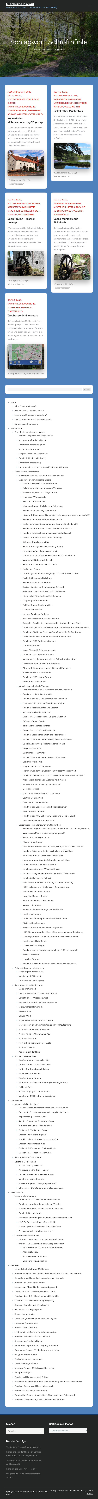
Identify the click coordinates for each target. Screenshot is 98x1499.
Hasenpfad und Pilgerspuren (36, 837)
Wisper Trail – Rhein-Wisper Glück (35, 1152)
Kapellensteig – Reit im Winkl (32, 1116)
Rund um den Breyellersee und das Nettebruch (45, 806)
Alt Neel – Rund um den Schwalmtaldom (42, 784)
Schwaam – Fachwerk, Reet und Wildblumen (44, 591)
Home (13, 402)
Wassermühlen (35, 114)
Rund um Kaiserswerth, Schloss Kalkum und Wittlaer (48, 851)
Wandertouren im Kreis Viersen (33, 686)
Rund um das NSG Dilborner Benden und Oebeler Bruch (49, 815)
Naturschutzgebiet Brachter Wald (39, 820)
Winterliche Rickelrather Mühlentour (40, 483)
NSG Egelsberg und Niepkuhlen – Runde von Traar (46, 887)
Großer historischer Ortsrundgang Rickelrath (44, 587)
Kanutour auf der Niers (29, 1052)
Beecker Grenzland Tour (34, 501)
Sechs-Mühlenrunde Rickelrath (37, 578)
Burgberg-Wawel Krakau (35, 1261)
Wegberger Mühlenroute (23, 315)
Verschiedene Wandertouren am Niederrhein (40, 824)
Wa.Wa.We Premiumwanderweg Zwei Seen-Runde (47, 739)
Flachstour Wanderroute (34, 497)
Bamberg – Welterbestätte (31, 1179)
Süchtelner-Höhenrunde (34, 752)
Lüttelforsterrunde (31, 645)
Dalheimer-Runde (31, 569)
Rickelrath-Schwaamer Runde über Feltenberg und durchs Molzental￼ (56, 515)
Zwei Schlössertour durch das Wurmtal (41, 618)
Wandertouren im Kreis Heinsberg (35, 479)
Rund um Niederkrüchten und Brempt (40, 707)
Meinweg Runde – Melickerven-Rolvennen (43, 506)
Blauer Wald (25, 1015)
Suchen (86, 389)
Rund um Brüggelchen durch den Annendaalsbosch (47, 533)
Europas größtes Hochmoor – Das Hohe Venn (40, 1226)
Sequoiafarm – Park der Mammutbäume (38, 1002)
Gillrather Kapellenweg (30, 462)
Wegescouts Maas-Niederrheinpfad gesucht (44, 833)
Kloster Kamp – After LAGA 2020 (34, 1033)
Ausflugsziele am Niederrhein (28, 985)
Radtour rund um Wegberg (31, 980)
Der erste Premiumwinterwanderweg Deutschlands (43, 1107)
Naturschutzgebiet (17, 110)
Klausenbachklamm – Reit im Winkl (35, 1125)
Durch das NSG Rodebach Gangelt (39, 641)
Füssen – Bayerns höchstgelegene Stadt (38, 1183)
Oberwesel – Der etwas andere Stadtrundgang (41, 1188)
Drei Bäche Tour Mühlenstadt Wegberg (41, 663)
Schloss (12, 114)
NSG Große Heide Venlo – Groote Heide (41, 793)
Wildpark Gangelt (27, 988)
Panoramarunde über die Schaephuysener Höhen (46, 860)
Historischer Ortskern (19, 99)
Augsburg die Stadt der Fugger (33, 1170)
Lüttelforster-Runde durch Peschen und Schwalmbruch (49, 555)
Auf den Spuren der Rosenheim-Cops (36, 1121)
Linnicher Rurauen (31, 959)
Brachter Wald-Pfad (32, 761)
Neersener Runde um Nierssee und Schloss (43, 855)
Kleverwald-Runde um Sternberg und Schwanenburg (48, 882)
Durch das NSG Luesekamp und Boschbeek (39, 1199)
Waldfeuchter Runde (32, 609)
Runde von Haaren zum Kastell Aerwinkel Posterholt (47, 528)
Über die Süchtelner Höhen (35, 802)
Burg (28, 92)
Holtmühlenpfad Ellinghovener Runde (40, 551)
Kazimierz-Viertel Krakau (35, 1256)
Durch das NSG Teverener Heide (38, 654)
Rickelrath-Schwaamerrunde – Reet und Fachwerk (47, 668)
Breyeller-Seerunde (32, 748)
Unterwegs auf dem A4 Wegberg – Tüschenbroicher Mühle (50, 573)
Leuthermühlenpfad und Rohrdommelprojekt (44, 703)
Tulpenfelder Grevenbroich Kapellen (36, 1020)
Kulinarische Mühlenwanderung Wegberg (42, 488)
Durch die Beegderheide (30, 1213)
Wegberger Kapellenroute (31, 971)
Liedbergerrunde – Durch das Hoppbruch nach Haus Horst (50, 936)
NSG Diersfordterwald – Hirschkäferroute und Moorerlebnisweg (53, 932)
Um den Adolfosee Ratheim (36, 614)
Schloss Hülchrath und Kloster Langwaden (43, 927)
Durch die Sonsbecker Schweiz (37, 878)
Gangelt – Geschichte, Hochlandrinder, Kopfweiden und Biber (52, 623)
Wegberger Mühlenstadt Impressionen (37, 1096)
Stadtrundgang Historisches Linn (34, 1060)
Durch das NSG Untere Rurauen (38, 677)
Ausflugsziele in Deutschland (28, 1157)
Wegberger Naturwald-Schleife (38, 560)
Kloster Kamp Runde (32, 842)
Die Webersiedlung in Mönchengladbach (38, 993)
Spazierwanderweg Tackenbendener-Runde (44, 743)
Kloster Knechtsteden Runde (36, 891)
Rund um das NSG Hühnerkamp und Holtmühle (45, 698)
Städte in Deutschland (25, 1161)
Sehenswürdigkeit (30, 211)
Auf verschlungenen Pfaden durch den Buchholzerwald (49, 873)
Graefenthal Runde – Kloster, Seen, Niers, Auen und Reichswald (53, 846)
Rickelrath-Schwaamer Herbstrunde (40, 564)
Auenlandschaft (16, 92)
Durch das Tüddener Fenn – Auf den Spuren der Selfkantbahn (52, 632)
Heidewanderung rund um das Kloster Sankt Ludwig (44, 467)
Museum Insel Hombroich (30, 1006)
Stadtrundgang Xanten (30, 1078)
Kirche (35, 99)
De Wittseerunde (31, 788)
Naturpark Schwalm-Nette (21, 107)
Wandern (22, 114)
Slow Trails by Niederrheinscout (30, 432)
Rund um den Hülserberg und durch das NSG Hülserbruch (50, 950)
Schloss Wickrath (31, 954)
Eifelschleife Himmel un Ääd (32, 1143)
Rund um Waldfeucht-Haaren (37, 582)
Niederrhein (34, 110)
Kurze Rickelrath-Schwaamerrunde (39, 650)
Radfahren (26, 307)
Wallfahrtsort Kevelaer (30, 1073)
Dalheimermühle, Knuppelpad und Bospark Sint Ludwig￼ (50, 524)
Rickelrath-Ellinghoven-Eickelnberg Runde (43, 546)
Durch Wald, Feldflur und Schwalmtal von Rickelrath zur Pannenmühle (56, 627)
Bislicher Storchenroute (34, 923)
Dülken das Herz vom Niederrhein (35, 1064)
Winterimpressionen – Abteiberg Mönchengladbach (43, 1082)
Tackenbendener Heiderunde (36, 725)
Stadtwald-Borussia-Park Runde (38, 900)
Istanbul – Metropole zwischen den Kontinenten (41, 1239)
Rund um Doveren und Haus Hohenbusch (42, 519)
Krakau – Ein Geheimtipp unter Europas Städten (41, 1243)
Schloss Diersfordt (27, 1038)
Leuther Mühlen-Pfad (33, 797)
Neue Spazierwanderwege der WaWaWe (43, 909)
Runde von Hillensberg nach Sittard (40, 510)
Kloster (12, 103)
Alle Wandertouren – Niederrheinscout (33, 419)
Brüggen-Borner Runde (34, 721)
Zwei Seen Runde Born (33, 811)
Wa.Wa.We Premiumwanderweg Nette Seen (44, 757)
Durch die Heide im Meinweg (32, 458)
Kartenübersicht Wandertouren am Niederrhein (41, 475)
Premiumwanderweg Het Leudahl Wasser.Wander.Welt (45, 1217)
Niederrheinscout (20, 4)
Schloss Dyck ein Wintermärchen (34, 1029)
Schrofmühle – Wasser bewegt (33, 997)
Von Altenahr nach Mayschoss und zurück (38, 1139)
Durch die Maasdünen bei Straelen (39, 864)
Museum (36, 203)
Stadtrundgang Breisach (30, 1165)
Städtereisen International (27, 1235)
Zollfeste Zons (25, 1087)
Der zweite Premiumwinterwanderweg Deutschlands (44, 1112)
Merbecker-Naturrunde (30, 449)
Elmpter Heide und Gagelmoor (33, 453)
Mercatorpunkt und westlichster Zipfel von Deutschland (45, 1024)
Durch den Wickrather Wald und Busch (41, 869)
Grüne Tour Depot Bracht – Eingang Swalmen (44, 716)
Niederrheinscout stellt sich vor (29, 410)
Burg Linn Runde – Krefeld (35, 896)
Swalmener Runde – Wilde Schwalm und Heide (41, 1208)
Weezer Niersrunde (32, 905)
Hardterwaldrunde (32, 914)
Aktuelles (15, 1265)
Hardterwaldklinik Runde (35, 941)
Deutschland (14, 95)
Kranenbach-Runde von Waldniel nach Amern (44, 779)
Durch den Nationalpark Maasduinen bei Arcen (45, 918)
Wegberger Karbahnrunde (35, 600)
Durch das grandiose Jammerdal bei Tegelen (40, 1204)
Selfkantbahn (25, 1011)
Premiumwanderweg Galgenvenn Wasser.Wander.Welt (49, 770)
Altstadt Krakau (30, 1251)
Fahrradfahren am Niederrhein (29, 968)
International (17, 1192)
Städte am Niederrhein (25, 1056)
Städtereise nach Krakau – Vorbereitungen (43, 1247)
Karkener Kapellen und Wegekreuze (36, 435)
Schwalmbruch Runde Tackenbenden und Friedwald (47, 689)
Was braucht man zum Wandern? (31, 415)
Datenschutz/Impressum (26, 424)
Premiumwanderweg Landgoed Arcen (37, 1231)
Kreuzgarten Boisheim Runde (32, 440)
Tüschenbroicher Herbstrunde (37, 672)
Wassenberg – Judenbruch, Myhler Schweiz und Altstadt (49, 659)
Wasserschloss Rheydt (34, 945)
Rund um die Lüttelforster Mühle (38, 694)
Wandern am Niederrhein (27, 471)
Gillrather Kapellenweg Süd (32, 444)
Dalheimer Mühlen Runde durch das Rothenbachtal (47, 636)
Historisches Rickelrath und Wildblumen (42, 596)
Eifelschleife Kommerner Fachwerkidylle (37, 1148)
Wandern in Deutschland (26, 1104)
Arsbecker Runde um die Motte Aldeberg (42, 537)
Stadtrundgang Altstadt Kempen (34, 1091)
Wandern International (25, 1196)
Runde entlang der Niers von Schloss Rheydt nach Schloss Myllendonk (56, 828)
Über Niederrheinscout (25, 406)
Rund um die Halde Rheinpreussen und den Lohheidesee (49, 963)
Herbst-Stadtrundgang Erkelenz (34, 1069)
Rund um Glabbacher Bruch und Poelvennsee (44, 734)
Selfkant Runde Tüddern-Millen (37, 605)
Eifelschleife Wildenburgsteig (32, 1134)
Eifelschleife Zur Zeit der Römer (33, 1130)
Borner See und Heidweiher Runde (39, 730)
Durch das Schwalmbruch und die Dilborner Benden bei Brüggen (53, 775)
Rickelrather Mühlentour (68, 111)
